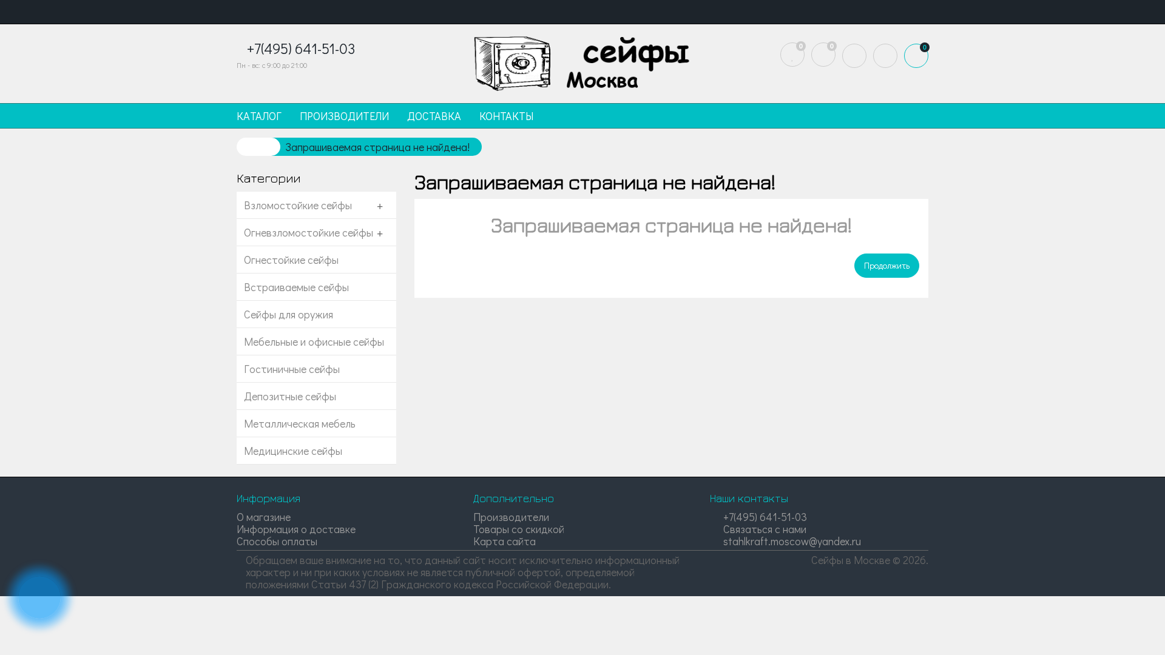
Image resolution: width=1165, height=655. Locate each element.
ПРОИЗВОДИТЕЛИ (344, 116)
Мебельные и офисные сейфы (314, 341)
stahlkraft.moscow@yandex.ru (791, 541)
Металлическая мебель (300, 423)
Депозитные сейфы (290, 396)
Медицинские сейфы (293, 450)
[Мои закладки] (792, 54)
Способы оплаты (277, 541)
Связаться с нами (763, 529)
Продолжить (887, 265)
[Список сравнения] (823, 54)
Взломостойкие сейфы (298, 205)
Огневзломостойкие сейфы (308, 232)
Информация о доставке (296, 529)
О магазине (264, 516)
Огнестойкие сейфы (291, 259)
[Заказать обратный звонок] (39, 597)
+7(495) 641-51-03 (764, 516)
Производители (511, 516)
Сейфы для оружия (288, 314)
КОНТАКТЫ (506, 116)
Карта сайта (504, 541)
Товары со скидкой (518, 529)
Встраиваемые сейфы (296, 287)
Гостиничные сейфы (292, 368)
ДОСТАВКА (434, 116)
